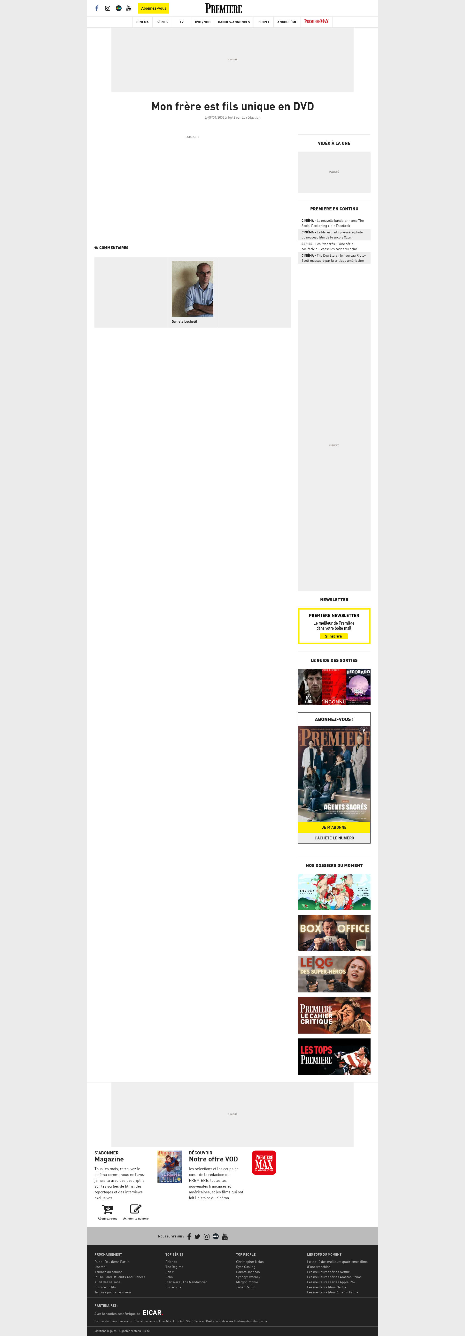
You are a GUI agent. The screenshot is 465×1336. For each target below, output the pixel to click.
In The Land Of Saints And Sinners (119, 1277)
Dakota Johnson (248, 1272)
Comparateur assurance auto (113, 1321)
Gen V (169, 1272)
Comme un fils (105, 1287)
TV (182, 22)
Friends (171, 1261)
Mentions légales (105, 1331)
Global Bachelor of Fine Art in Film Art (159, 1321)
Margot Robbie (247, 1282)
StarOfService (195, 1321)
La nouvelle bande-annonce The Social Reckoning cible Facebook (333, 223)
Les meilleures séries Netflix (328, 1272)
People (263, 22)
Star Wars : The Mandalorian (186, 1282)
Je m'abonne (334, 827)
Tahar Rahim (245, 1287)
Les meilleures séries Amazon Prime (334, 1277)
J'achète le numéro (334, 838)
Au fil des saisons (107, 1282)
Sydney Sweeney (248, 1277)
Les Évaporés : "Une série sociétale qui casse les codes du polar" (330, 246)
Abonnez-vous (153, 8)
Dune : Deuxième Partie (111, 1261)
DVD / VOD (202, 22)
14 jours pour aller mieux (113, 1292)
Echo (169, 1277)
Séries (162, 22)
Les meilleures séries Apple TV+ (331, 1282)
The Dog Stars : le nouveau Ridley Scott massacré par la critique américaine (334, 257)
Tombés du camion (108, 1272)
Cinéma (142, 22)
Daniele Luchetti (184, 321)
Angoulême (287, 22)
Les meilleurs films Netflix (326, 1287)
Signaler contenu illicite (134, 1331)
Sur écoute (173, 1287)
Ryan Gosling (246, 1267)
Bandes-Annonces (234, 22)
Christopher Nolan (250, 1261)
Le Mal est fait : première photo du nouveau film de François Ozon (332, 234)
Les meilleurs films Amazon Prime (332, 1292)
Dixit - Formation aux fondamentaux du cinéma (236, 1321)
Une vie (99, 1267)
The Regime (174, 1267)
